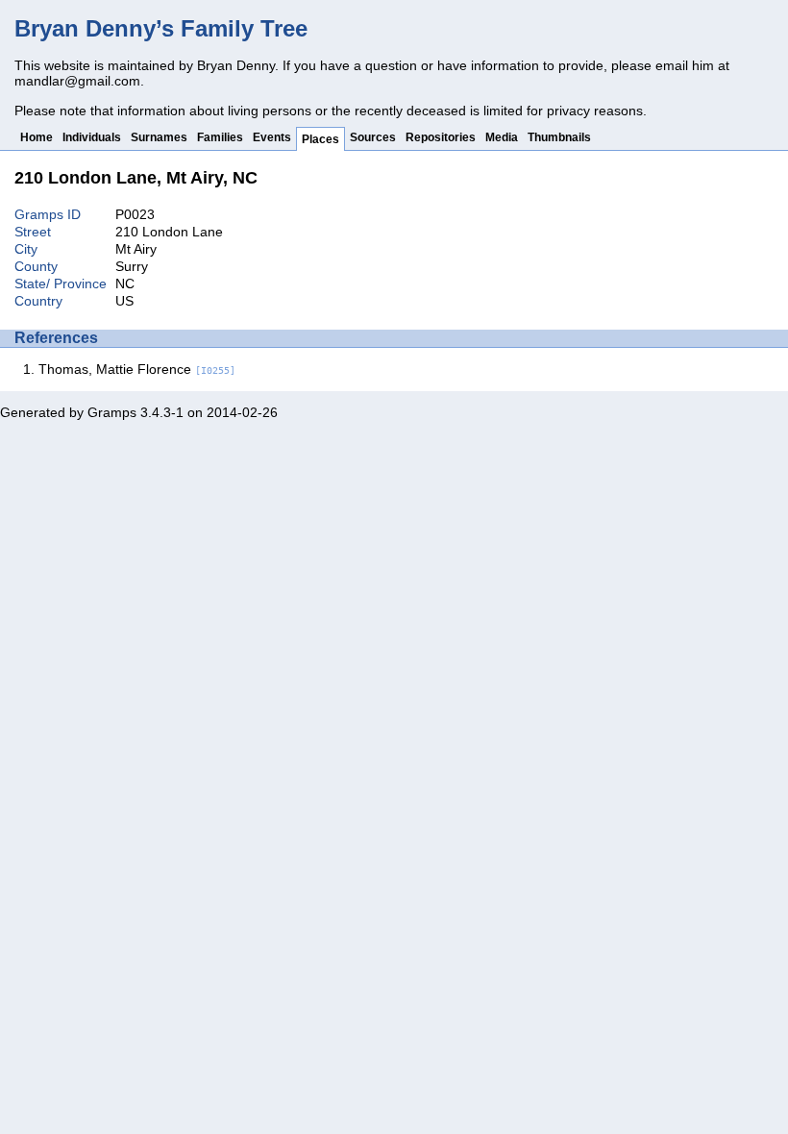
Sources (373, 137)
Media (501, 137)
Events (272, 137)
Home (36, 137)
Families (220, 137)
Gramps (111, 412)
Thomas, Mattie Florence (136, 369)
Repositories (441, 137)
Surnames (159, 137)
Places (320, 139)
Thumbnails (559, 137)
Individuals (91, 137)
